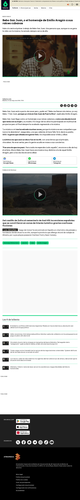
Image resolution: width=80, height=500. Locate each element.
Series (36, 8)
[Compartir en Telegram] (72, 106)
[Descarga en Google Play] (23, 423)
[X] (61, 106)
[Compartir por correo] (76, 106)
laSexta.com (6, 99)
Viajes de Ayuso (69, 1)
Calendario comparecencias (43, 1)
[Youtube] (52, 444)
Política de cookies (22, 479)
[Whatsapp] (29, 444)
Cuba (32, 243)
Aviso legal (19, 474)
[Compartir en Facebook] (65, 106)
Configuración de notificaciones (26, 488)
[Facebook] (23, 444)
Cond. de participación (23, 482)
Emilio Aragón (42, 243)
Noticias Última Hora (11, 243)
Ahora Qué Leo (26, 8)
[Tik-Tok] (46, 444)
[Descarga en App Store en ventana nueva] (22, 428)
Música (43, 8)
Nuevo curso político (58, 1)
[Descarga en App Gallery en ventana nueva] (23, 434)
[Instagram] (40, 444)
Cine (50, 8)
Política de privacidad (23, 477)
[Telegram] (35, 444)
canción (24, 243)
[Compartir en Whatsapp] (68, 106)
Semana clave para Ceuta (26, 1)
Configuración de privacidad (25, 485)
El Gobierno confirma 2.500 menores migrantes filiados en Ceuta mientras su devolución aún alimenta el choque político (41, 326)
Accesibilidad (20, 490)
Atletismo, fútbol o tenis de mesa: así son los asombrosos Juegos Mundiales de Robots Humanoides (40, 367)
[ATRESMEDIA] (40, 457)
